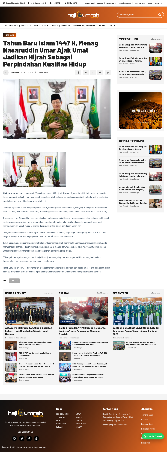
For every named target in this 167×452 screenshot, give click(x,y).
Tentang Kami (89, 3)
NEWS (23, 26)
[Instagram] (14, 438)
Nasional (9, 35)
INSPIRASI (90, 26)
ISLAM (102, 26)
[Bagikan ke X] (86, 72)
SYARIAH (34, 26)
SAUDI (45, 26)
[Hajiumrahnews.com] (83, 15)
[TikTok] (36, 438)
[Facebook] (29, 438)
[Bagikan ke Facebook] (78, 72)
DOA (54, 26)
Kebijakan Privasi (125, 3)
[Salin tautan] (108, 72)
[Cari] (160, 15)
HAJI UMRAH (10, 26)
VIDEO (112, 26)
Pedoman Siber (140, 3)
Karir (150, 3)
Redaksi (100, 3)
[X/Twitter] (22, 438)
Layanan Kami (111, 3)
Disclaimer (159, 3)
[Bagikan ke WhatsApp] (93, 72)
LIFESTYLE (76, 26)
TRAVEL (64, 26)
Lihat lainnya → (156, 39)
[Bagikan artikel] (100, 72)
